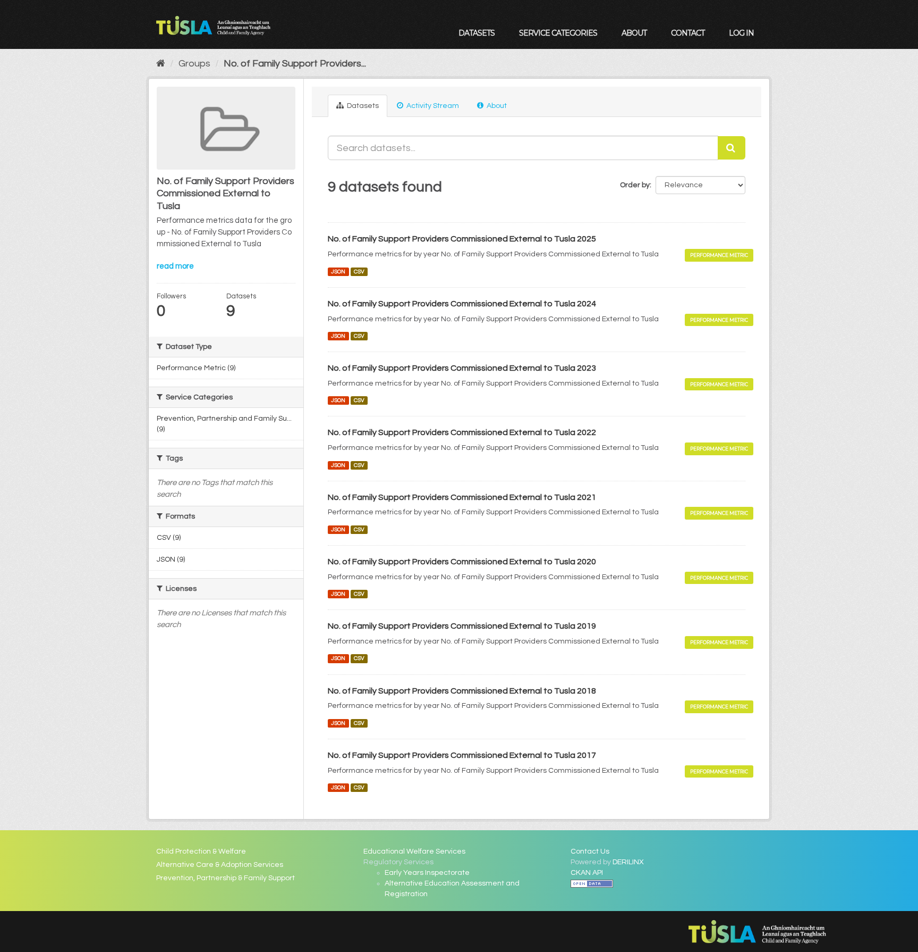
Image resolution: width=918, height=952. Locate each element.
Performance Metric (719, 255)
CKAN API (587, 872)
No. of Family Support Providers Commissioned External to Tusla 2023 (462, 368)
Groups (194, 64)
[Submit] (731, 148)
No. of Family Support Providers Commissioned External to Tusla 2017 (462, 755)
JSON (338, 271)
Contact (687, 33)
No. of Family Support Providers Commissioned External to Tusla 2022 (462, 432)
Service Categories (558, 33)
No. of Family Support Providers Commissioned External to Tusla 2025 (462, 239)
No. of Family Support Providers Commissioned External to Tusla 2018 (462, 691)
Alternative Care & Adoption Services (219, 865)
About (634, 33)
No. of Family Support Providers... (295, 64)
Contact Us (590, 851)
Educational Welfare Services (414, 851)
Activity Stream (432, 106)
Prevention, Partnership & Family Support (225, 878)
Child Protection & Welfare (201, 851)
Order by (635, 185)
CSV (359, 271)
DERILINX (628, 862)
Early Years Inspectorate (427, 872)
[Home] (160, 64)
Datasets (476, 33)
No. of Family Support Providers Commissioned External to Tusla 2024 (462, 303)
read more (175, 266)
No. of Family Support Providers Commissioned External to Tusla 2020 (462, 561)
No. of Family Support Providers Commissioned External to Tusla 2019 (462, 626)
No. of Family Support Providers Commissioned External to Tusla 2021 (462, 497)
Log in (741, 33)
